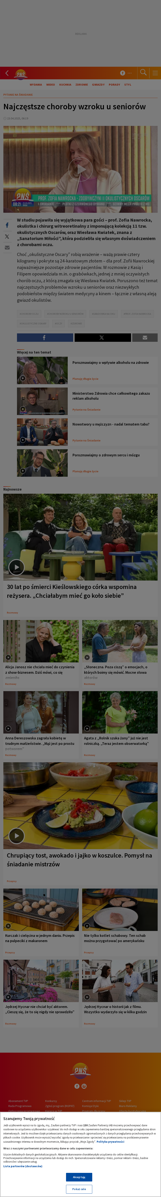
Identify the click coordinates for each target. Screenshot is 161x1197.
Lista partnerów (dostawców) (22, 1166)
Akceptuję (79, 1177)
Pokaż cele (79, 1189)
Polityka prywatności (110, 1141)
